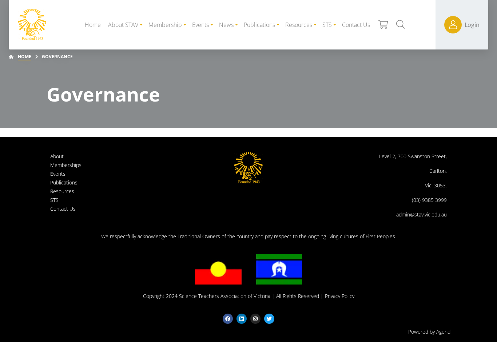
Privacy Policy (339, 296)
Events (57, 173)
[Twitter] (269, 319)
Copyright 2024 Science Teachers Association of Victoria (206, 296)
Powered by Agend (429, 331)
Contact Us (63, 208)
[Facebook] (228, 319)
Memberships (65, 165)
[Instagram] (255, 319)
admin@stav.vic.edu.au (421, 214)
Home (24, 56)
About (57, 156)
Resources (62, 191)
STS (54, 199)
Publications (63, 182)
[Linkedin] (241, 319)
